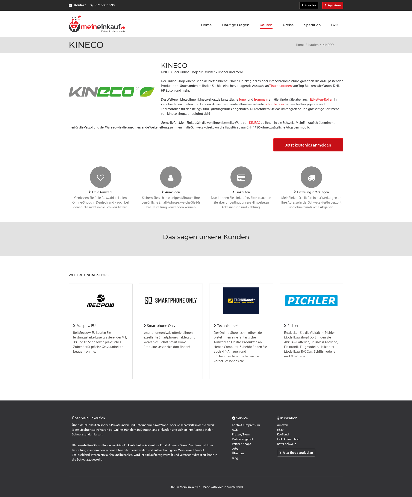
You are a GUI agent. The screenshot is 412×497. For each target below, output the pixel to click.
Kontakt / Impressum (246, 425)
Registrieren (334, 5)
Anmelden (310, 5)
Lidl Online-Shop (288, 439)
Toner (243, 99)
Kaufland (283, 434)
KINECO (254, 123)
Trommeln (261, 99)
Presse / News (241, 434)
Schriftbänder (274, 104)
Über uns (238, 453)
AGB (235, 430)
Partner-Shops (241, 444)
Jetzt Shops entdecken (298, 453)
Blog (235, 458)
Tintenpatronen (280, 86)
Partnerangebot (242, 439)
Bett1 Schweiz (286, 444)
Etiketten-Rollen (321, 99)
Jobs (235, 448)
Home (300, 45)
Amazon (282, 425)
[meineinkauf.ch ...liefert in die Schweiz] (97, 24)
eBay (280, 430)
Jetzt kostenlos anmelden (308, 145)
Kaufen (313, 45)
